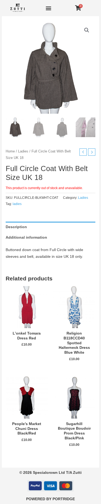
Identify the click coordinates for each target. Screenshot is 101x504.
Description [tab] (16, 227)
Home (10, 151)
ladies (17, 204)
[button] (48, 8)
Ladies (23, 151)
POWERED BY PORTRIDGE (50, 499)
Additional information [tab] (26, 237)
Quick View (26, 324)
